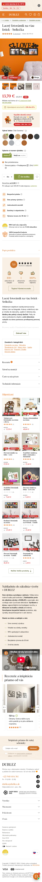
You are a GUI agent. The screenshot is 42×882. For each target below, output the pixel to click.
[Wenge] (5, 86)
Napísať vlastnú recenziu (21, 288)
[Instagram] (38, 781)
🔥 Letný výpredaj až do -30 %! (13, 4)
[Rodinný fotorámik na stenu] (11, 510)
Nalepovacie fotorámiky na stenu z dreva (11, 420)
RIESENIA (36, 865)
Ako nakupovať (7, 841)
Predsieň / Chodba (20, 349)
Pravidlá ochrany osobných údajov (22, 875)
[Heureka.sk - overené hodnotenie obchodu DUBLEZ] (5, 852)
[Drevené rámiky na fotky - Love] (11, 442)
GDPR (4, 843)
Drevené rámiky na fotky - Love (10, 454)
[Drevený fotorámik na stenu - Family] (11, 542)
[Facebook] (38, 777)
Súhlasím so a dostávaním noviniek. (20, 755)
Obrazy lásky (22, 347)
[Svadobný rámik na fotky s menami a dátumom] (31, 442)
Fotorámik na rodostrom (28, 554)
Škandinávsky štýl (11, 347)
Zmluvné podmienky (25, 877)
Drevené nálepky (10, 352)
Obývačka (22, 345)
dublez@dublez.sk (11, 784)
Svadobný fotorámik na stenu (11, 488)
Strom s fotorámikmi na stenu (30, 419)
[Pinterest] (38, 786)
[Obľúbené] (30, 14)
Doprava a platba (7, 830)
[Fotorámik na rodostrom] (31, 542)
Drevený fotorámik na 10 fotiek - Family (30, 521)
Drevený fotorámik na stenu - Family (10, 554)
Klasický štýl (9, 349)
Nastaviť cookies (11, 846)
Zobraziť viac (21, 333)
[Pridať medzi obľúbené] (37, 177)
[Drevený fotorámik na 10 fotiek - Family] (31, 510)
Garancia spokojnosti (9, 827)
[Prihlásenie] (34, 14)
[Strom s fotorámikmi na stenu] (31, 407)
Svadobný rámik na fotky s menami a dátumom (30, 455)
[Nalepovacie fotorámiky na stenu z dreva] (11, 407)
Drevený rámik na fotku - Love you (29, 488)
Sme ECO (5, 838)
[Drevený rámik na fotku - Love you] (31, 477)
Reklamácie (6, 832)
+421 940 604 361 (10, 776)
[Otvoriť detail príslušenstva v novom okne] (27, 165)
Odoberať (33, 748)
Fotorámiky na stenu (11, 345)
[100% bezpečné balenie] (5, 234)
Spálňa (29, 347)
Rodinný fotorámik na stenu (11, 521)
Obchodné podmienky (9, 835)
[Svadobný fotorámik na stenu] (11, 477)
